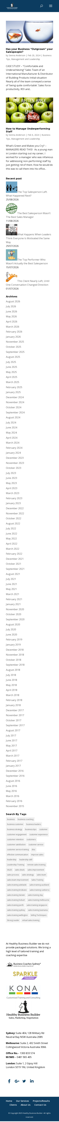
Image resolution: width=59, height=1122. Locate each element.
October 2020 (13, 614)
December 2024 (15, 397)
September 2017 (15, 725)
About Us (25, 1104)
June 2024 (11, 427)
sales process (13, 874)
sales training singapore (37, 905)
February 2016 (14, 801)
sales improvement (36, 870)
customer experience (38, 834)
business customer (15, 824)
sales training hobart (16, 900)
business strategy (14, 829)
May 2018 (11, 685)
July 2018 (11, 675)
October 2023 (13, 468)
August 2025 (13, 357)
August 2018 (13, 670)
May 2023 (11, 483)
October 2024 (13, 407)
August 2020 (13, 624)
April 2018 (11, 690)
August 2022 (13, 523)
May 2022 (11, 538)
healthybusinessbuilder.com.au (23, 1073)
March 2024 (12, 442)
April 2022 (11, 543)
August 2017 (13, 730)
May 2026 (11, 316)
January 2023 (13, 503)
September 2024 (15, 412)
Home (9, 1100)
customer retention (15, 839)
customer (43, 829)
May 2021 (11, 589)
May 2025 (11, 372)
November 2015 (15, 806)
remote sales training (36, 864)
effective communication (17, 854)
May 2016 (11, 791)
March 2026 (12, 326)
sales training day (35, 895)
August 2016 (13, 781)
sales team (41, 874)
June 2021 (11, 584)
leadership (11, 859)
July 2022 (11, 528)
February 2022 (14, 553)
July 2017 (11, 735)
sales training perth (15, 905)
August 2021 (13, 574)
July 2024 (11, 422)
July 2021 (11, 579)
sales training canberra (39, 890)
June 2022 (11, 533)
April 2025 (11, 377)
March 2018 (12, 695)
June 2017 (11, 740)
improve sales (37, 854)
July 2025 (11, 362)
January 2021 (13, 604)
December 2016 (15, 770)
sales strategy (28, 874)
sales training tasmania (38, 910)
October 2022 (13, 518)
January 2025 (13, 392)
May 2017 (11, 745)
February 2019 (14, 639)
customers (31, 839)
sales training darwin (16, 895)
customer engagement (16, 834)
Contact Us (40, 1104)
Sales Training (37, 880)
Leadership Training (15, 864)
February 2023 (14, 498)
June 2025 (11, 367)
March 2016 (12, 796)
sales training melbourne (38, 900)
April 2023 (11, 488)
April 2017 (11, 750)
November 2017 (15, 715)
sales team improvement (17, 880)
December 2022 (15, 508)
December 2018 (15, 649)
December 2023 (15, 457)
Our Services (22, 1100)
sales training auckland (39, 885)
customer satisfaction (16, 844)
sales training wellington (17, 915)
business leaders (33, 824)
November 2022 (15, 513)
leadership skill (25, 859)
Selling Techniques (38, 915)
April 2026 (11, 321)
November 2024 (15, 402)
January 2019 (13, 644)
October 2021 (13, 563)
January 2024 (13, 452)
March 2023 (12, 493)
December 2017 (15, 710)
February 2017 (14, 760)
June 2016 (11, 786)
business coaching (25, 819)
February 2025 (14, 387)
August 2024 (13, 417)
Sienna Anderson (17, 55)
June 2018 (11, 680)
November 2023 (15, 463)
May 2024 (11, 432)
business (11, 819)
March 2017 (12, 755)
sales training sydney (16, 910)
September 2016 (15, 775)
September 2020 (15, 619)
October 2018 (13, 659)
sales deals (20, 870)
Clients (13, 1104)
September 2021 (15, 569)
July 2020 (11, 629)
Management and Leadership (25, 59)
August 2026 (13, 301)
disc (33, 849)
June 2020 (11, 634)
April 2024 (11, 437)
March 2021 (12, 594)
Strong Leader (13, 920)
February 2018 (14, 700)
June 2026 (11, 311)
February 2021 (14, 599)
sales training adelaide (16, 885)
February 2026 (14, 331)
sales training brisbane (17, 890)
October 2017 (13, 720)
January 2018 (13, 705)
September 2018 (15, 664)
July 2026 (11, 306)
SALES (9, 870)
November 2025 (15, 341)
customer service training (18, 849)
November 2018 (15, 654)
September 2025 (15, 352)
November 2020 (15, 609)
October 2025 (13, 346)
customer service (36, 844)
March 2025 (12, 382)
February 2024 (14, 447)
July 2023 (11, 473)
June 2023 (11, 478)
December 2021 (15, 558)
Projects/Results (41, 1100)
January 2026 (13, 336)
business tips (30, 829)
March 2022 (12, 548)
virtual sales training (30, 920)
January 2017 (13, 765)
